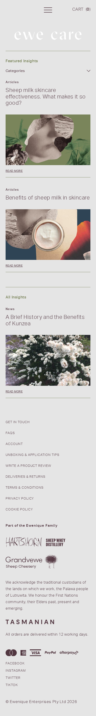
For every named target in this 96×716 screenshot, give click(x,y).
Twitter (13, 678)
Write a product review (28, 466)
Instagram (16, 671)
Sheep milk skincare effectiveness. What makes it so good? (46, 97)
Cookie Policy (19, 509)
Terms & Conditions (25, 488)
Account (14, 444)
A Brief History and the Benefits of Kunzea (45, 321)
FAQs (10, 433)
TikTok (12, 685)
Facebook (15, 663)
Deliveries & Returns (25, 477)
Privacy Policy (20, 498)
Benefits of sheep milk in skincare (48, 198)
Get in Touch (18, 422)
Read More (14, 171)
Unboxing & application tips (32, 455)
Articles (12, 82)
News (10, 309)
